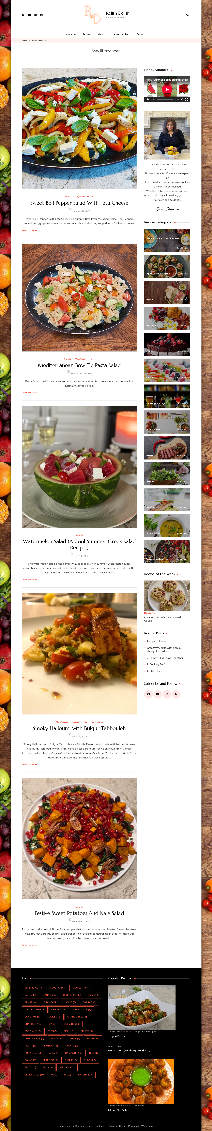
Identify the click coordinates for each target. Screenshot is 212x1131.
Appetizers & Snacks (119, 1031)
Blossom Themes (118, 1126)
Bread (93, 995)
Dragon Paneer (116, 1036)
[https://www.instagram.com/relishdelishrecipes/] (167, 694)
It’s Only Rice (154, 671)
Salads (67, 197)
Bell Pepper (72, 995)
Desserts (149, 613)
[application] (167, 89)
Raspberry (73, 1053)
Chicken (58, 1009)
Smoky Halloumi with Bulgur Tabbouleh (79, 728)
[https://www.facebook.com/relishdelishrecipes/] (148, 694)
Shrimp (70, 1060)
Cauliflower (35, 1009)
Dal (53, 1024)
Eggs (52, 1031)
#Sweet (80, 987)
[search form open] (187, 15)
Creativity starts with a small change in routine (164, 649)
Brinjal (31, 1002)
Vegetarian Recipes (84, 197)
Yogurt (85, 1074)
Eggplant (33, 1031)
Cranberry (33, 1024)
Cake (71, 1002)
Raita (53, 1053)
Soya (48, 1067)
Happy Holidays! (121, 34)
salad (30, 1060)
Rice (119, 1046)
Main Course (62, 722)
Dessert (72, 1024)
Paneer (93, 1038)
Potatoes (33, 1053)
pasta (30, 1045)
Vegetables (34, 1074)
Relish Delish (118, 13)
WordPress (147, 1126)
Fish (69, 1031)
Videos (101, 34)
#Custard (58, 987)
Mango (57, 1038)
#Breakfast (34, 987)
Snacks (90, 1060)
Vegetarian (61, 1074)
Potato (71, 1045)
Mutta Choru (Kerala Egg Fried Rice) (129, 1050)
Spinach (67, 1067)
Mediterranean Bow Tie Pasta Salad (79, 365)
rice (94, 1053)
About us (71, 34)
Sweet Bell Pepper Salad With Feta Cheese (79, 203)
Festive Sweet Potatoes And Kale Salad (79, 913)
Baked (30, 995)
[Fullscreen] (186, 99)
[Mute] (182, 99)
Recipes (87, 34)
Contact (141, 34)
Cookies (54, 1016)
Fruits (87, 1031)
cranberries (77, 1016)
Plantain (50, 1045)
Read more (28, 230)
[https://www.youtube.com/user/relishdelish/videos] (157, 694)
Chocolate (82, 1009)
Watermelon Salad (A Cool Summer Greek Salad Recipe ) (79, 544)
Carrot (89, 1002)
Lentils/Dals (34, 1038)
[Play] (148, 99)
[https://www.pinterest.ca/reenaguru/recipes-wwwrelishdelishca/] (176, 694)
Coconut (32, 1016)
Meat (75, 1038)
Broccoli (51, 1002)
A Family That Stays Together (165, 658)
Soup (30, 1067)
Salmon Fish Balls (117, 1110)
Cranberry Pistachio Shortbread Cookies (162, 619)
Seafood (50, 1060)
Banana (49, 995)
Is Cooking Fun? (156, 664)
